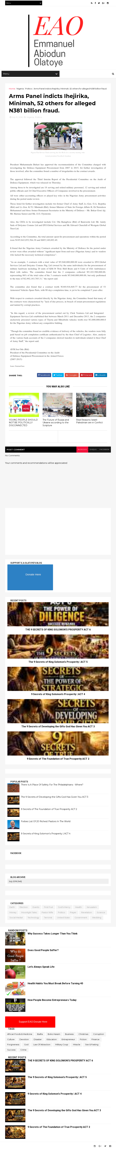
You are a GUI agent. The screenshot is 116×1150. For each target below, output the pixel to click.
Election (24, 907)
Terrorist (48, 917)
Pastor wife (47, 912)
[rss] (91, 3)
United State (63, 917)
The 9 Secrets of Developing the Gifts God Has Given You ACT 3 (58, 726)
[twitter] (99, 3)
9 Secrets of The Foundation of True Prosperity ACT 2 (58, 758)
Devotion (24, 1039)
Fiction (83, 1039)
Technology (33, 917)
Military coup (61, 1044)
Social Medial (16, 917)
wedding (96, 917)
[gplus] (103, 3)
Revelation (86, 912)
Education (52, 1039)
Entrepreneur (68, 1039)
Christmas (83, 1034)
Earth (12, 907)
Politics (28, 88)
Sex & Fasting (91, 1044)
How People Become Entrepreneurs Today (52, 1000)
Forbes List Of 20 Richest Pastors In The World (45, 821)
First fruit (48, 907)
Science (101, 912)
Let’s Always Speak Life (41, 966)
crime (23, 1050)
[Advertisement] (58, 45)
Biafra (40, 1034)
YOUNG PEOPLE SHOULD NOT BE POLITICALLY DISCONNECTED (23, 422)
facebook (104, 449)
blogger (82, 449)
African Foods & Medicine (19, 1034)
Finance (95, 1039)
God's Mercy (64, 907)
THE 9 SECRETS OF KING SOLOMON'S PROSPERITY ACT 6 (58, 629)
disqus (93, 449)
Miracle (76, 1044)
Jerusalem (92, 907)
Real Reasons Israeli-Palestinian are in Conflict (89, 421)
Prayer (73, 912)
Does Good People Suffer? (43, 950)
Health (78, 907)
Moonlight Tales (29, 912)
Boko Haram (54, 1034)
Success (11, 1050)
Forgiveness (13, 1044)
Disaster (38, 1039)
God (26, 1044)
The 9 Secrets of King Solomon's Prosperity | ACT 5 (58, 661)
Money (13, 912)
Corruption (98, 1034)
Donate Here (33, 574)
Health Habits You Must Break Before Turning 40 (55, 983)
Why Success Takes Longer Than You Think (52, 933)
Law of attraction (41, 1044)
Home (12, 88)
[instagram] (108, 3)
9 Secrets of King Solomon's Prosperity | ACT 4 (58, 694)
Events (36, 907)
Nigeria (20, 88)
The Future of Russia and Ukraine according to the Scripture (56, 422)
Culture (10, 1039)
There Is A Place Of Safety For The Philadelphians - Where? (52, 784)
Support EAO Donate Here (33, 1021)
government (81, 917)
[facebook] (95, 3)
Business (69, 1034)
